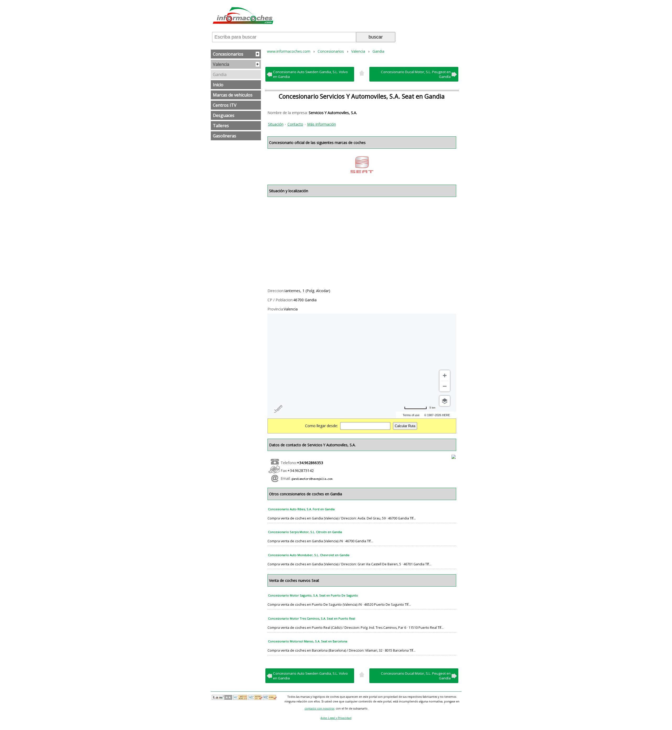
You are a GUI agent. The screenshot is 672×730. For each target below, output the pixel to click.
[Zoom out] (444, 386)
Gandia (220, 74)
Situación (276, 124)
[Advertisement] (361, 241)
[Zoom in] (444, 375)
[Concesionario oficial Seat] (362, 164)
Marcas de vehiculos (233, 95)
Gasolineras (224, 136)
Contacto (295, 124)
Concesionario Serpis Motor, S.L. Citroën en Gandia (305, 532)
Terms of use (411, 415)
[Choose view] (444, 401)
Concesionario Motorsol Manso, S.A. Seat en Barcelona (307, 641)
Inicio (218, 85)
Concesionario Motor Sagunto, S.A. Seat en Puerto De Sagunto (313, 595)
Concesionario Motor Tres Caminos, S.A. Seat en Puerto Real (311, 618)
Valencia (236, 64)
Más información (321, 124)
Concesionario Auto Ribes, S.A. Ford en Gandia (301, 509)
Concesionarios (236, 54)
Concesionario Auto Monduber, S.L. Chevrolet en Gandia (308, 555)
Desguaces (223, 115)
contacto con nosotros (319, 708)
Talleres (221, 125)
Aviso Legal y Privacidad (336, 718)
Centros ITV (225, 105)
